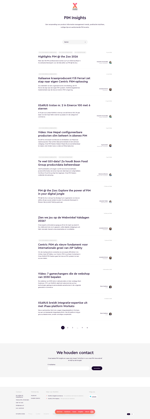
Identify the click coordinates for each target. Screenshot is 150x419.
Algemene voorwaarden (59, 414)
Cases (74, 412)
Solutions (67, 412)
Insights (80, 412)
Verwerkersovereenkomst (76, 414)
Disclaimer (46, 414)
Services (59, 412)
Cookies (38, 414)
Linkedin (94, 396)
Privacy (30, 414)
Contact (19, 392)
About (87, 412)
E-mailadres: (51, 365)
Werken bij (35, 392)
